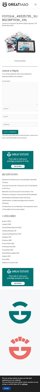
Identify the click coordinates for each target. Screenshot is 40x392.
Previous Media (20, 61)
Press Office (6, 243)
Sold (3, 259)
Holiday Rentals (7, 231)
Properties (6, 250)
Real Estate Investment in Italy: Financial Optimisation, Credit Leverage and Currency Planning (18, 200)
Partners (5, 240)
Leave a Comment (9, 23)
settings (24, 384)
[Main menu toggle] (35, 4)
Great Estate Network (9, 228)
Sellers (4, 256)
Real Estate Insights (9, 253)
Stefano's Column (8, 263)
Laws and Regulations (10, 234)
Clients (4, 224)
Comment (6, 81)
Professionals (7, 247)
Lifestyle (5, 237)
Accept (6, 388)
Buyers (4, 221)
